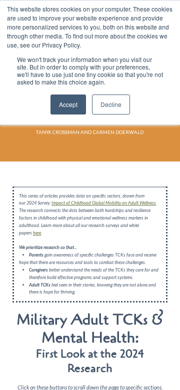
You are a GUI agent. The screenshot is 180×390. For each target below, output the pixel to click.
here (37, 233)
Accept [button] (68, 104)
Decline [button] (111, 104)
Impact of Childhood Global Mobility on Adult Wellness (104, 203)
